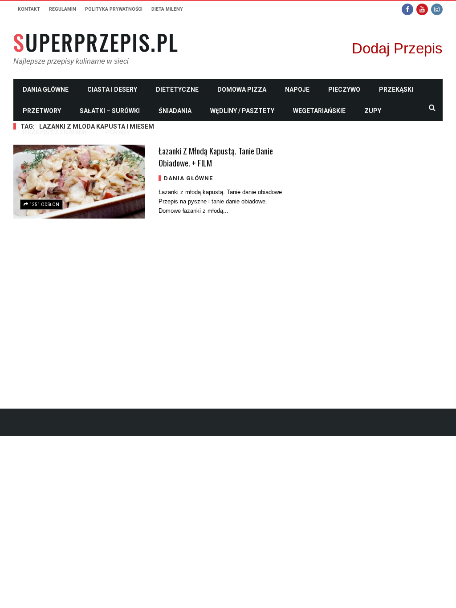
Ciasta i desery (112, 89)
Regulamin (62, 9)
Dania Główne (46, 89)
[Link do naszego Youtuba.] (422, 9)
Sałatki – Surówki (110, 110)
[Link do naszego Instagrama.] (437, 9)
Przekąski (396, 89)
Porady (117, 132)
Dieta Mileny (167, 9)
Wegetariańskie (319, 110)
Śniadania (175, 110)
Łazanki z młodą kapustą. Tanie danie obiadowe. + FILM (216, 156)
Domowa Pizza (241, 89)
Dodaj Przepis (397, 48)
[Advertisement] (380, 255)
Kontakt (29, 9)
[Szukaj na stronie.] (432, 107)
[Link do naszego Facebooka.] (407, 9)
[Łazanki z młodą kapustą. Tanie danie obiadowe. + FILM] (79, 182)
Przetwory (42, 110)
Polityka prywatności (113, 9)
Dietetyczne (177, 89)
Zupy (372, 110)
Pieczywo (344, 89)
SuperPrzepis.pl (96, 42)
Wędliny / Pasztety (242, 110)
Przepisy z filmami (54, 132)
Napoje (297, 89)
